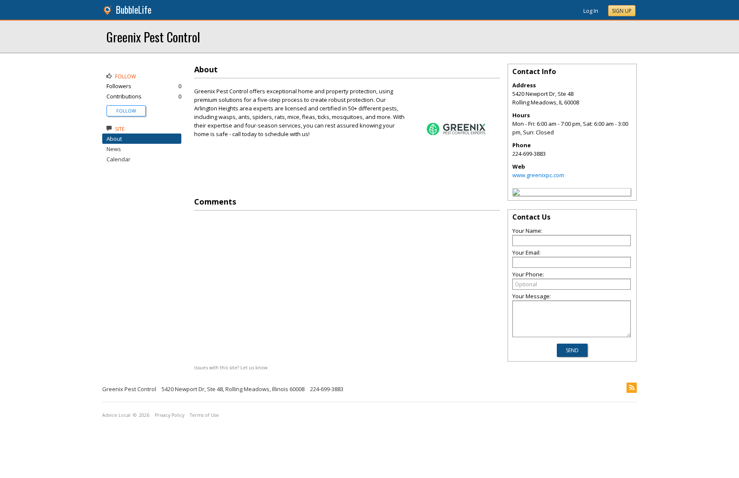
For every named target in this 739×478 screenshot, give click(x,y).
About (114, 139)
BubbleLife (133, 9)
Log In (590, 11)
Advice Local (116, 415)
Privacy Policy (169, 415)
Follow (126, 110)
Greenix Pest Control (153, 36)
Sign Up (622, 11)
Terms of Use (204, 415)
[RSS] (632, 388)
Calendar (118, 159)
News (113, 149)
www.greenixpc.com (538, 175)
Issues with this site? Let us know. (231, 367)
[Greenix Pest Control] (516, 193)
